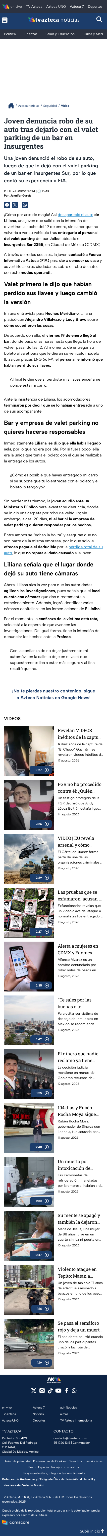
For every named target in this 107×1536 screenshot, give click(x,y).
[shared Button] (25, 205)
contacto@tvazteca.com (70, 1438)
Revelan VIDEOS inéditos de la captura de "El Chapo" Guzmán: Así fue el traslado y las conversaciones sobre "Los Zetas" (80, 734)
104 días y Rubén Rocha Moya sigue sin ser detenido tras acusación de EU (79, 1111)
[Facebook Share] (7, 205)
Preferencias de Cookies (49, 1461)
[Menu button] (7, 20)
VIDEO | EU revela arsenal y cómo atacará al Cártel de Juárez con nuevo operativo (78, 841)
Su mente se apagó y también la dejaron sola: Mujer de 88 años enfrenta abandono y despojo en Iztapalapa (79, 1218)
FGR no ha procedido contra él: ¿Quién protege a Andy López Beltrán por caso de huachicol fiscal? (80, 787)
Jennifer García (20, 195)
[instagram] (42, 1392)
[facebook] (66, 1392)
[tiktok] (50, 1392)
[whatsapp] (74, 1391)
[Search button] (99, 20)
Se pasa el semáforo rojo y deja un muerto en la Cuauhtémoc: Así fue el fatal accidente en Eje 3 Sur (80, 1326)
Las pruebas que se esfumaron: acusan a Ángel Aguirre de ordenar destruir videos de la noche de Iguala (80, 895)
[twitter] (34, 1392)
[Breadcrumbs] (13, 106)
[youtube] (58, 1392)
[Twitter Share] (15, 205)
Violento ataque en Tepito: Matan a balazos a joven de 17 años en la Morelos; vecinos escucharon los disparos (79, 1272)
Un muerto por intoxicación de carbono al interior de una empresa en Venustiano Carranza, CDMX (80, 1165)
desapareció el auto (75, 214)
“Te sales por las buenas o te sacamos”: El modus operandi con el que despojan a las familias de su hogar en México (79, 1003)
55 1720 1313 (62, 1442)
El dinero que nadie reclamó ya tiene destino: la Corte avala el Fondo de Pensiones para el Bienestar (78, 1057)
